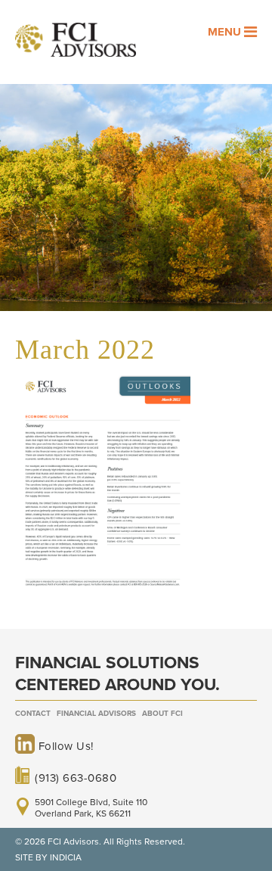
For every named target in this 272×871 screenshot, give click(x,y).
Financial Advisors (96, 713)
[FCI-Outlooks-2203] (102, 590)
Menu (226, 32)
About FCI (162, 713)
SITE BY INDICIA (48, 857)
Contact (33, 713)
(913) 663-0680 (75, 778)
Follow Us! (64, 746)
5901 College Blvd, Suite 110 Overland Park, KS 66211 (91, 807)
